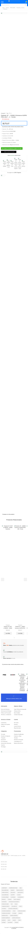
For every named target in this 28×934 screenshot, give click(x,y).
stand (19, 920)
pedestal (3, 920)
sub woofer (10, 922)
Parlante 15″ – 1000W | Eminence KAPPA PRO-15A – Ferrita (20, 628)
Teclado (16, 922)
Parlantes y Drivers (20, 7)
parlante (20, 913)
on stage (14, 913)
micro (20, 906)
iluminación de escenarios (14, 901)
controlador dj (20, 897)
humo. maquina (17, 899)
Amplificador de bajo (13, 887)
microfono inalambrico (6, 910)
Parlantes (5, 9)
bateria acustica (20, 890)
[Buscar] (25, 5)
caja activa (13, 892)
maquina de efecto (5, 906)
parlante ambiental (13, 915)
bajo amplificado (5, 890)
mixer (14, 910)
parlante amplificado (6, 917)
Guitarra (9, 899)
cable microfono (5, 892)
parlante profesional (16, 917)
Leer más (8, 633)
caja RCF (12, 894)
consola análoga (5, 897)
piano (9, 920)
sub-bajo (3, 922)
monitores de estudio (6, 913)
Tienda (7, 7)
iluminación (4, 901)
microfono (4, 908)
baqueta (12, 890)
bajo (20, 887)
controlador (13, 897)
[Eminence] (3, 224)
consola (18, 894)
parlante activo (5, 915)
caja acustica (20, 892)
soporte (14, 920)
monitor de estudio (21, 910)
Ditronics (3, 899)
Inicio (3, 7)
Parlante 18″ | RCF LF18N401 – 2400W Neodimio (8, 628)
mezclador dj (14, 906)
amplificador (4, 887)
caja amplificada (5, 894)
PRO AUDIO (12, 7)
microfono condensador (13, 908)
